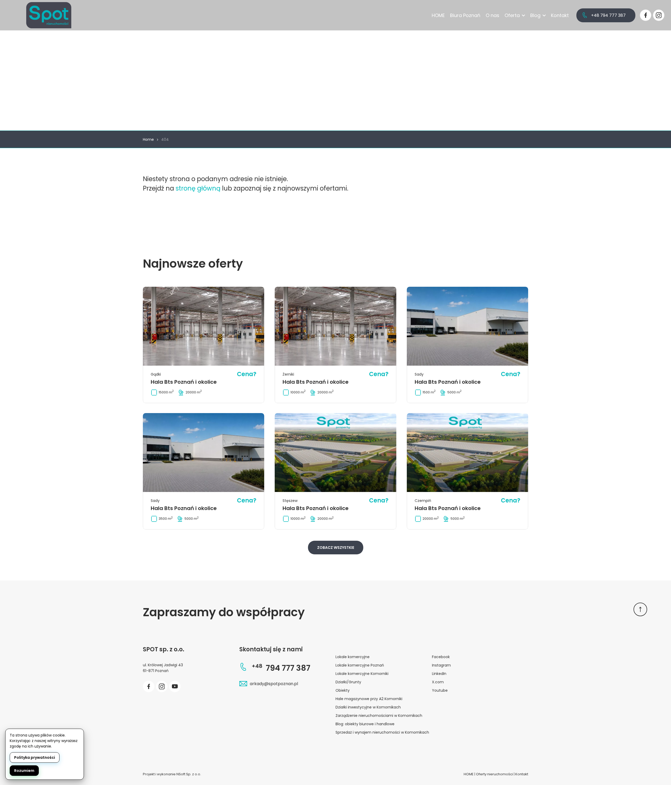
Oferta (512, 15)
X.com (438, 682)
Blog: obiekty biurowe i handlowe (365, 724)
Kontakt (560, 15)
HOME (438, 15)
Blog (535, 15)
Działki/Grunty (348, 682)
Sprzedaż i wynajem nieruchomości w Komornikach (382, 732)
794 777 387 (281, 668)
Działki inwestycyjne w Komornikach (368, 707)
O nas (492, 15)
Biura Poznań (465, 15)
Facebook (441, 656)
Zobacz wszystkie (335, 547)
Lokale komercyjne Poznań (360, 665)
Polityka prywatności (34, 757)
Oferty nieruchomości (494, 774)
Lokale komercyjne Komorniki (362, 673)
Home (148, 139)
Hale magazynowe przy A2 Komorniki (369, 698)
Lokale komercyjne (353, 656)
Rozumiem (24, 770)
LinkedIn (439, 673)
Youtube (440, 690)
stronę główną (198, 188)
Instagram (441, 665)
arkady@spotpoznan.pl (274, 684)
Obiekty (343, 690)
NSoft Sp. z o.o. (188, 774)
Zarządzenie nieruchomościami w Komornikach (379, 715)
